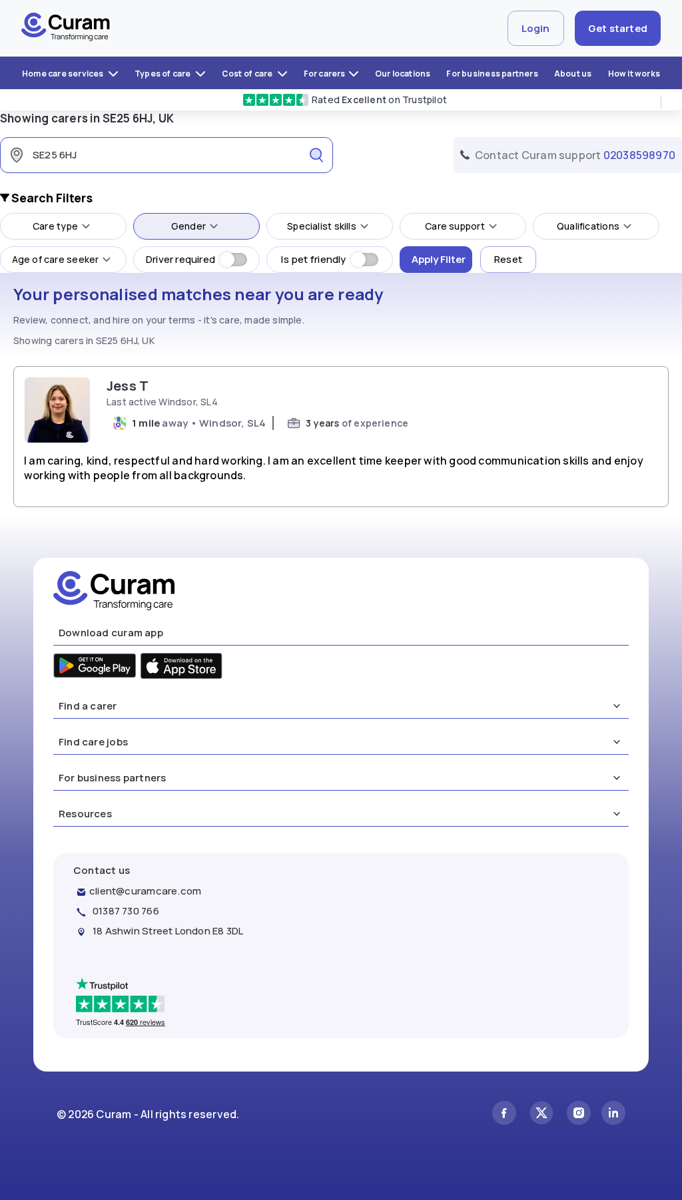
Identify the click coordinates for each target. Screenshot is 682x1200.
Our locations (403, 73)
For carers (325, 73)
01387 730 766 (126, 911)
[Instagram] (579, 1114)
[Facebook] (504, 1114)
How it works (634, 73)
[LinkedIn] (613, 1114)
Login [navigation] (535, 28)
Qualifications (588, 226)
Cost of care (248, 73)
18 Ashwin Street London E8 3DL (168, 931)
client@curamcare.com (145, 891)
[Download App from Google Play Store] (95, 667)
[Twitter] (541, 1114)
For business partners (491, 73)
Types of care (163, 73)
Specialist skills (321, 226)
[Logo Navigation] (65, 29)
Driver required (180, 259)
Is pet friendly (313, 259)
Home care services (63, 73)
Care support (455, 226)
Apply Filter (439, 259)
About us (573, 73)
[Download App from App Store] (181, 667)
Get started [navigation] (617, 28)
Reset (508, 259)
